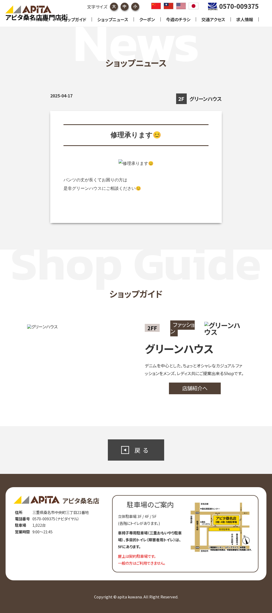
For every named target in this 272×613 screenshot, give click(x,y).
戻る (142, 450)
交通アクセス (213, 19)
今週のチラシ (178, 19)
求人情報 (244, 19)
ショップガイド (73, 19)
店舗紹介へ (194, 388)
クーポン (147, 19)
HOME (42, 19)
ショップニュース (112, 19)
